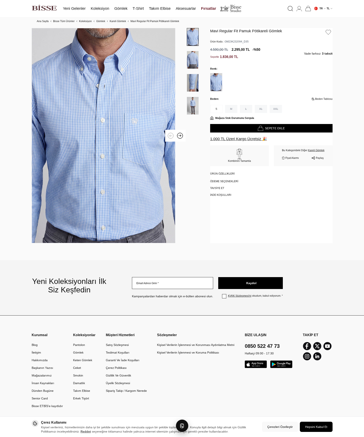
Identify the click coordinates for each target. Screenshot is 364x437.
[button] (290, 8)
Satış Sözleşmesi (117, 345)
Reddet (86, 431)
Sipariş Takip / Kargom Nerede (126, 390)
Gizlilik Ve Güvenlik (118, 375)
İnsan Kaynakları (43, 383)
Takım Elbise (81, 390)
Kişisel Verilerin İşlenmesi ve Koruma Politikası (188, 352)
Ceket (77, 367)
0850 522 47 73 (262, 346)
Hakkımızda (40, 360)
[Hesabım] (299, 8)
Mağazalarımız (42, 375)
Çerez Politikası (116, 367)
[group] (103, 135)
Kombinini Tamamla (239, 160)
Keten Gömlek (82, 360)
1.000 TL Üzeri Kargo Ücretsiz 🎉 (238, 139)
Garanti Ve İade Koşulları (122, 360)
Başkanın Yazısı (42, 367)
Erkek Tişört (81, 398)
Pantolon (79, 345)
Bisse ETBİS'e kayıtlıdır (47, 406)
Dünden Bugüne (43, 390)
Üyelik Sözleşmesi (118, 383)
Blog (35, 345)
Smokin (78, 375)
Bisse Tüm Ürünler (64, 21)
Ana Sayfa (43, 21)
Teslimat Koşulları (117, 352)
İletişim (36, 352)
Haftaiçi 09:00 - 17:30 (259, 353)
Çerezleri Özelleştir (280, 427)
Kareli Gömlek (118, 21)
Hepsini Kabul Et (316, 427)
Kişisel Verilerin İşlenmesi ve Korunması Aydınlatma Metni (195, 345)
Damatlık (79, 383)
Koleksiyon (85, 21)
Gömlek (100, 21)
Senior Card (40, 398)
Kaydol (251, 283)
